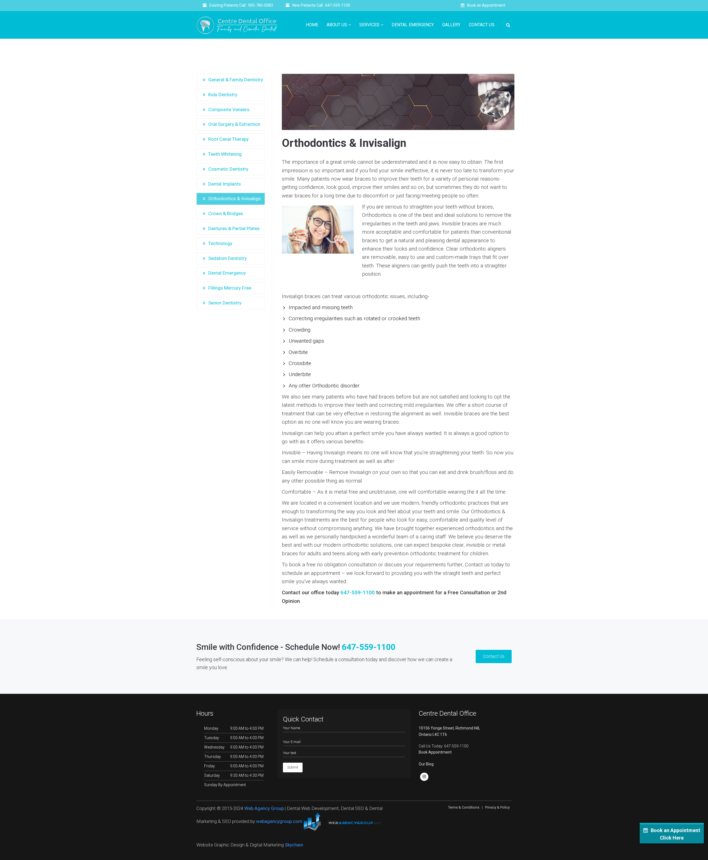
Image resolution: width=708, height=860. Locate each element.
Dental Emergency (413, 24)
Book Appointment (435, 752)
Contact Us (481, 24)
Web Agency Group (264, 808)
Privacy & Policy (497, 807)
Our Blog (426, 764)
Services (370, 24)
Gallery (451, 24)
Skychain (294, 845)
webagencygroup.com (279, 821)
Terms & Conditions (463, 807)
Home (312, 24)
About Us (337, 24)
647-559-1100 (357, 592)
